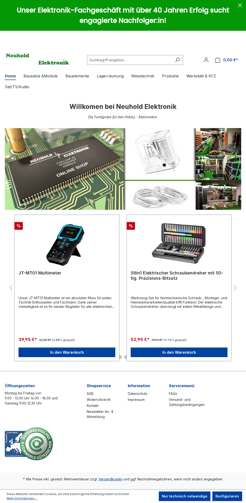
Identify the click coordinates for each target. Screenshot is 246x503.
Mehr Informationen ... (22, 498)
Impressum (136, 399)
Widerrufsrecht (99, 399)
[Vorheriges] (10, 288)
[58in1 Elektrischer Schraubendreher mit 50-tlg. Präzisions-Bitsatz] (179, 243)
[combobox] (129, 60)
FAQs (173, 393)
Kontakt (92, 406)
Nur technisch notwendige (184, 496)
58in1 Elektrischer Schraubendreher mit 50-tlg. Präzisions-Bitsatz (177, 275)
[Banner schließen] (240, 6)
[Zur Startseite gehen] (37, 58)
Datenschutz (138, 393)
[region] (123, 288)
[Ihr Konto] (206, 60)
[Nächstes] (235, 288)
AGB (90, 393)
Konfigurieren (227, 496)
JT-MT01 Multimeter (39, 272)
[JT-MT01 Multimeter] (66, 243)
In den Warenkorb (67, 352)
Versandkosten (110, 479)
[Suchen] (177, 60)
